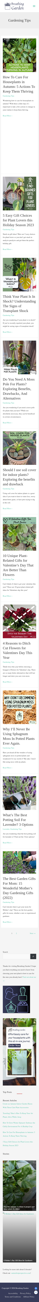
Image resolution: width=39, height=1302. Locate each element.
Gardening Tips (8, 96)
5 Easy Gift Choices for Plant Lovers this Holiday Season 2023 (18, 220)
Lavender (6, 829)
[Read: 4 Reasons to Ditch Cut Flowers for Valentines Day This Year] (19, 621)
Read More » (7, 115)
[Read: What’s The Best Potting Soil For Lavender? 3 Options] (19, 793)
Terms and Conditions (13, 1296)
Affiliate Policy (28, 1296)
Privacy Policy (25, 1293)
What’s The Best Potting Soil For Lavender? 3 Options (18, 820)
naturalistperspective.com (20, 1273)
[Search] (33, 956)
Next (32, 933)
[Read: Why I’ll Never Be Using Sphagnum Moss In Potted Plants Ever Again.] (19, 707)
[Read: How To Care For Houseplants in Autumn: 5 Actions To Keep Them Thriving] (19, 55)
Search (5, 952)
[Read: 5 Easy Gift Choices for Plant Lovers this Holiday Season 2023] (19, 193)
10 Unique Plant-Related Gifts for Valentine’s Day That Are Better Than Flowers (18, 565)
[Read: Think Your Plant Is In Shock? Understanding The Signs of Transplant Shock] (19, 274)
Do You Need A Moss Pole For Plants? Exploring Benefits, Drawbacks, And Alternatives (19, 388)
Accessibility (13, 1293)
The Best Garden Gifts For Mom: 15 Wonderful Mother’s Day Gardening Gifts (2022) (19, 888)
